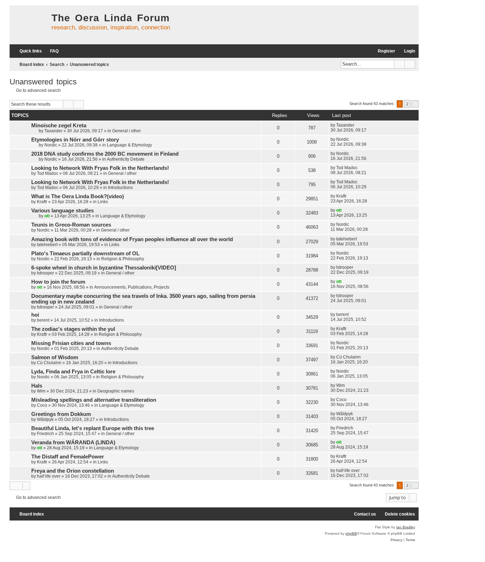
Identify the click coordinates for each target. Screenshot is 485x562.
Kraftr (42, 201)
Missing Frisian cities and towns (71, 343)
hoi (35, 315)
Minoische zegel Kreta (58, 125)
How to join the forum (58, 282)
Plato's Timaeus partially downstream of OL (85, 253)
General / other (126, 130)
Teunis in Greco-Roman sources (71, 225)
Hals (36, 386)
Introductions (120, 187)
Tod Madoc (47, 173)
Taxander (53, 130)
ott (47, 215)
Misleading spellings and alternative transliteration (93, 400)
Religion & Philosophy (122, 258)
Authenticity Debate (126, 159)
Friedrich (45, 433)
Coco (42, 405)
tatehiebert (47, 244)
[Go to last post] (357, 125)
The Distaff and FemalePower (67, 457)
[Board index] (28, 25)
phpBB (351, 533)
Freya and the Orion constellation (72, 471)
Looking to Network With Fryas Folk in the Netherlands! (100, 168)
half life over (48, 476)
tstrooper (45, 273)
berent (43, 320)
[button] (415, 103)
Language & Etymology (129, 145)
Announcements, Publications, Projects (131, 287)
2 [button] (407, 103)
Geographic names (115, 391)
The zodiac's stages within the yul (73, 329)
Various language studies (62, 210)
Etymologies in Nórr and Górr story (75, 140)
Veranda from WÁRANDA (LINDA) (73, 442)
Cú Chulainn (49, 362)
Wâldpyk (45, 419)
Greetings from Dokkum (61, 414)
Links (103, 201)
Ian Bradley (405, 527)
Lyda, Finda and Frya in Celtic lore (73, 371)
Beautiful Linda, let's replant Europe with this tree (92, 428)
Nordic (50, 145)
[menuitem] (51, 51)
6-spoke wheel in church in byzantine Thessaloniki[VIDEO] (103, 268)
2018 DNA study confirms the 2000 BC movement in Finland (105, 154)
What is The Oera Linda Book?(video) (77, 196)
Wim (41, 391)
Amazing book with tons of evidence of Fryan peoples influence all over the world (132, 239)
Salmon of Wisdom (54, 357)
